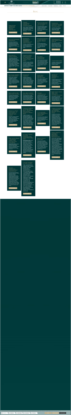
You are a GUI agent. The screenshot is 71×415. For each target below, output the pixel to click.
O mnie (60, 5)
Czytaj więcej (13, 32)
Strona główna (44, 5)
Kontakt (64, 5)
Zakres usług (56, 5)
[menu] (5, 2)
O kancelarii (50, 5)
